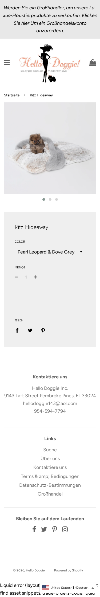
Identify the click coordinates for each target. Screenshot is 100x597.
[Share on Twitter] (30, 330)
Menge (20, 267)
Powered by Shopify (68, 570)
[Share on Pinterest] (43, 330)
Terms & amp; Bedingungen (50, 476)
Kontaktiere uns (50, 467)
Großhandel (50, 494)
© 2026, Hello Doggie (29, 570)
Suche (50, 450)
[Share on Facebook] (19, 330)
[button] (67, 588)
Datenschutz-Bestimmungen (50, 485)
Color (20, 241)
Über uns (50, 458)
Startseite (11, 95)
